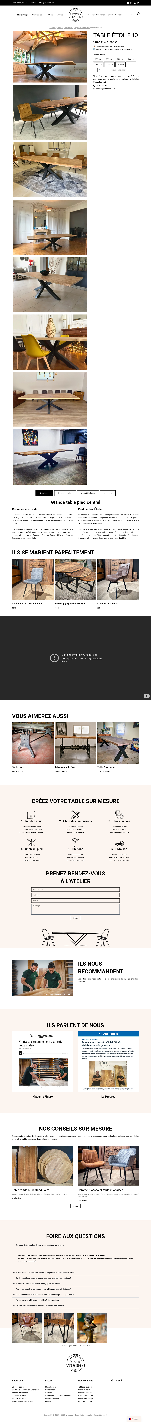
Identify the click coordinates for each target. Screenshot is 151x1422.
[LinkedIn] (135, 3)
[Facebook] (128, 3)
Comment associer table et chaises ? (101, 1190)
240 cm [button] (131, 59)
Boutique (60, 28)
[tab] (44, 493)
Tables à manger (70, 28)
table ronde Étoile (29, 538)
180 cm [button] (98, 59)
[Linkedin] (122, 1380)
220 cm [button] (120, 59)
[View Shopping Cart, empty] (137, 15)
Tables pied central (83, 28)
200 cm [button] (109, 59)
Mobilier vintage (85, 1401)
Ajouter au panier (118, 70)
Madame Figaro (43, 1096)
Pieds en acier (84, 1390)
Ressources (50, 1390)
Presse (48, 1401)
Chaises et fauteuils (86, 1395)
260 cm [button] (98, 64)
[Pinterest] (138, 3)
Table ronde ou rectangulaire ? (31, 1190)
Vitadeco (53, 28)
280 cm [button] (109, 64)
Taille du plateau (99, 54)
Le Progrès (108, 1096)
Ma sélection (50, 1387)
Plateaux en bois (85, 1392)
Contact (48, 1392)
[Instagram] (131, 3)
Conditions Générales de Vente (58, 1395)
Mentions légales (52, 1398)
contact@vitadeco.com (46, 3)
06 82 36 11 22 (30, 3)
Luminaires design (85, 1398)
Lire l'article (16, 1198)
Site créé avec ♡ (100, 1415)
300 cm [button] (120, 64)
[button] (29, 14)
